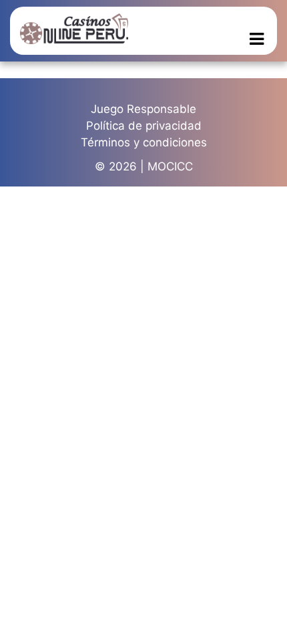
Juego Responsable (143, 109)
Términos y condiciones (144, 142)
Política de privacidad (144, 125)
